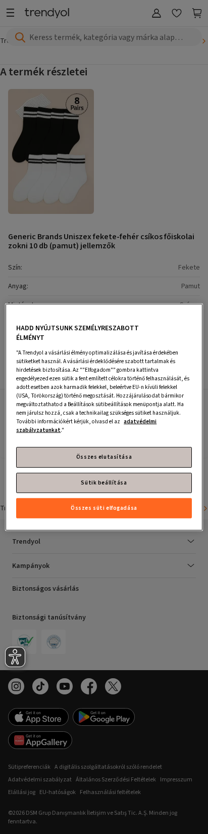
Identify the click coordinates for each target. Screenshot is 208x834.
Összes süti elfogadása (104, 508)
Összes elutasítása (104, 457)
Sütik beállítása (104, 482)
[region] (103, 417)
